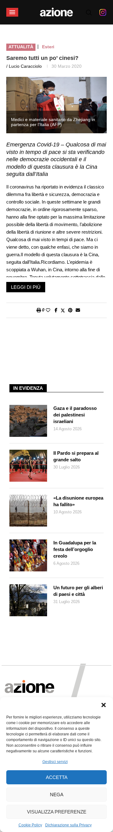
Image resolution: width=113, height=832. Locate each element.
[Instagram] (103, 12)
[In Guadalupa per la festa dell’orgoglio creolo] (28, 555)
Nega (56, 794)
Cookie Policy (30, 825)
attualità (20, 46)
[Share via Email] (78, 310)
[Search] (89, 12)
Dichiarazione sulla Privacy (68, 825)
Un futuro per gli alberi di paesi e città (78, 591)
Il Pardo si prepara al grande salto (76, 456)
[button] (103, 705)
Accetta (56, 777)
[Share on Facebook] (56, 310)
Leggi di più (25, 287)
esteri (48, 46)
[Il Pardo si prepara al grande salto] (28, 466)
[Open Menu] (12, 12)
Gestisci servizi (55, 762)
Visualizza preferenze (56, 811)
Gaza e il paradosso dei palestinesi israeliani (75, 414)
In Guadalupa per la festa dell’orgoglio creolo (74, 549)
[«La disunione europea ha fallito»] (28, 511)
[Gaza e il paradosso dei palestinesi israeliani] (28, 421)
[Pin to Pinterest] (70, 310)
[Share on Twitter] (63, 310)
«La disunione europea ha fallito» (78, 501)
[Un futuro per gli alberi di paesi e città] (28, 600)
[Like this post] (48, 310)
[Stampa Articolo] (38, 310)
